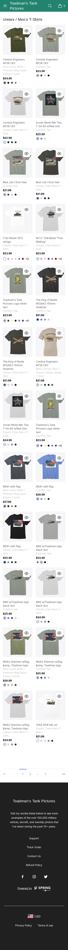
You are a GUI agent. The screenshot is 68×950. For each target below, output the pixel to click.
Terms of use (45, 925)
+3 (27, 259)
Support (34, 838)
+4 (60, 259)
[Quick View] (26, 30)
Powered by (25, 888)
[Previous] (6, 772)
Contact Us (34, 856)
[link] (17, 40)
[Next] (62, 772)
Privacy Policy (23, 925)
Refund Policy (34, 865)
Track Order (34, 847)
